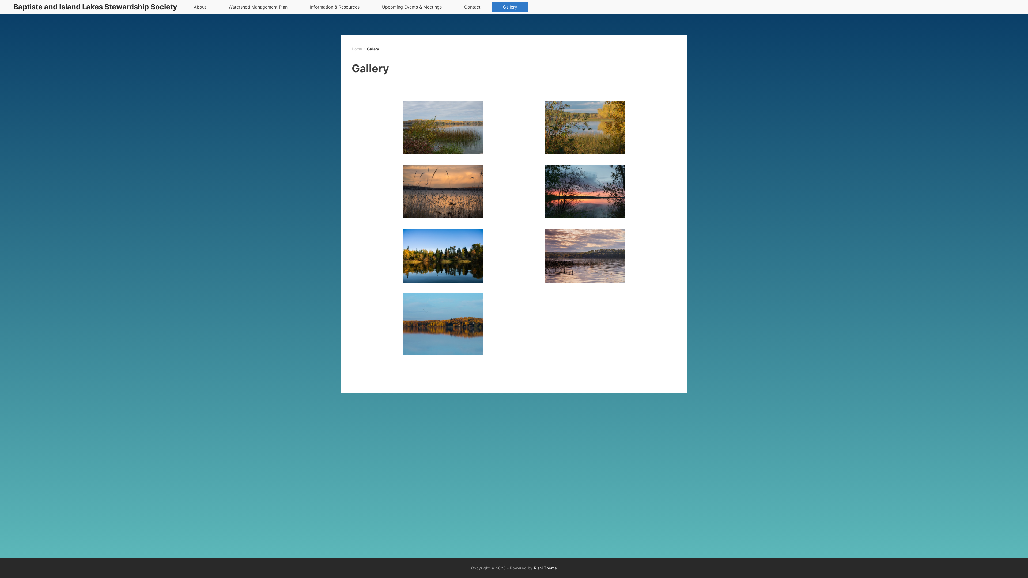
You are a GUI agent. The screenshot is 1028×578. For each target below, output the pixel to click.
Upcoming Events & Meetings (412, 7)
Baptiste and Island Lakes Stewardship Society (95, 6)
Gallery (510, 7)
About (200, 7)
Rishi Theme (545, 568)
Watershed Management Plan (258, 7)
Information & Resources (335, 7)
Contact (472, 7)
